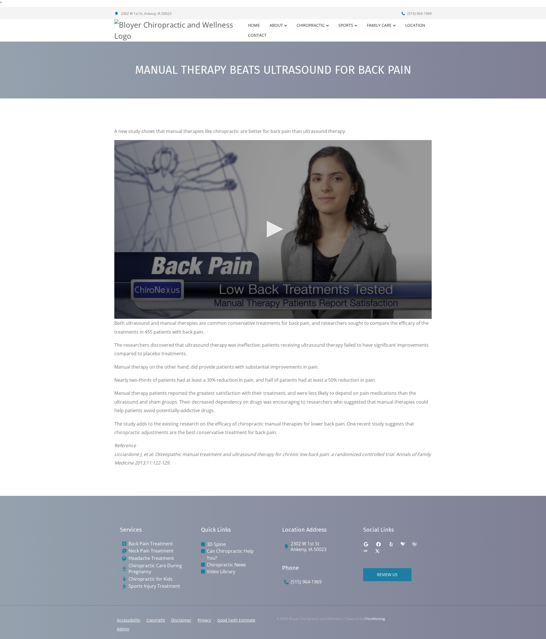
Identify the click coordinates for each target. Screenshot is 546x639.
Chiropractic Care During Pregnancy (155, 569)
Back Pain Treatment (151, 544)
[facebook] (378, 544)
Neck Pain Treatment (151, 551)
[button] (273, 229)
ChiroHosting (374, 618)
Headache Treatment (151, 558)
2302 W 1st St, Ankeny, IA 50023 (145, 13)
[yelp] (391, 544)
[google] (366, 544)
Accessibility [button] (128, 620)
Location (415, 25)
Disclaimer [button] (181, 620)
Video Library (221, 571)
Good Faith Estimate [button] (236, 620)
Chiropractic (311, 25)
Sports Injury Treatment (154, 586)
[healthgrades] (403, 544)
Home (254, 25)
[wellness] (414, 544)
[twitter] (377, 551)
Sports (345, 25)
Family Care (379, 25)
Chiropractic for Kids (151, 579)
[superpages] (365, 551)
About (276, 25)
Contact (257, 35)
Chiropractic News (226, 565)
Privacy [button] (204, 620)
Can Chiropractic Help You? (230, 554)
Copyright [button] (155, 620)
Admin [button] (123, 629)
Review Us (387, 574)
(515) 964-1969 (419, 13)
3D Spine (216, 544)
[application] (273, 229)
